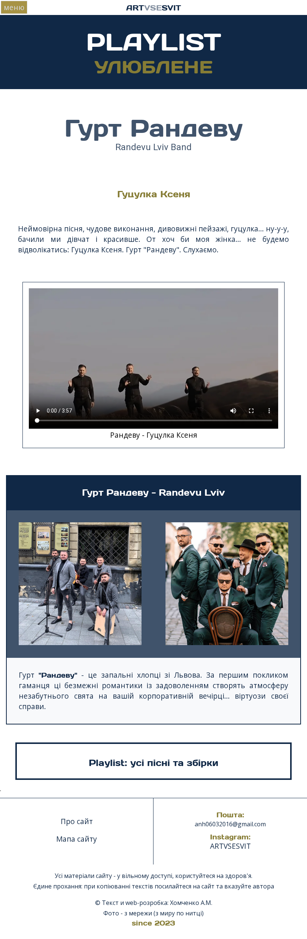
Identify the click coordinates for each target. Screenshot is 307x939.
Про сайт (77, 821)
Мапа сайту (76, 839)
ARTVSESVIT (230, 846)
